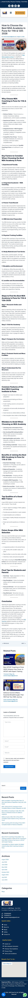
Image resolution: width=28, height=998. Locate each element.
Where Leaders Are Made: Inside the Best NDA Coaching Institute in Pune (13, 846)
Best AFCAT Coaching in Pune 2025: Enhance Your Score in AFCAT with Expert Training (13, 669)
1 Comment (6, 674)
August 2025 (5, 874)
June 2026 (4, 864)
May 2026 (4, 867)
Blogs (11, 674)
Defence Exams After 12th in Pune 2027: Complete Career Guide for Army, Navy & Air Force (13, 818)
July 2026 (4, 862)
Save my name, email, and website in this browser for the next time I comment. (13, 760)
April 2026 (4, 869)
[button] (10, 12)
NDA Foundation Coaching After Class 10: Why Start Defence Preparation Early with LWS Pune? (14, 802)
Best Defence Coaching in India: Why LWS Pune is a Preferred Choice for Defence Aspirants (13, 812)
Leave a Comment (7, 699)
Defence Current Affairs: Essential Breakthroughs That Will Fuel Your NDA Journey (13, 695)
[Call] (3, 994)
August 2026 (5, 859)
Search (3, 785)
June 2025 (4, 880)
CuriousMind (5, 844)
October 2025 (5, 872)
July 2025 (4, 877)
